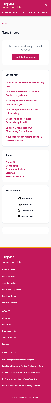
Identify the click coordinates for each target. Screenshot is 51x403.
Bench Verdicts (10, 12)
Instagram (27, 216)
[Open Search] (46, 5)
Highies (8, 4)
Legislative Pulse (9, 302)
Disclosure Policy (15, 169)
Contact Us (12, 165)
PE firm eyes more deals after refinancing (19, 379)
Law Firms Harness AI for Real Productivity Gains (22, 366)
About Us (11, 162)
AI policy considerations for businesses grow (21, 372)
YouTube (27, 204)
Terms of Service (15, 176)
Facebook (27, 198)
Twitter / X (27, 210)
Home (4, 24)
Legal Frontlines (9, 296)
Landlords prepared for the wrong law (18, 359)
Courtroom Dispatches (11, 289)
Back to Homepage (25, 57)
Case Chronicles (30, 12)
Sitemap (10, 172)
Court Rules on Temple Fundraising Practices (21, 385)
